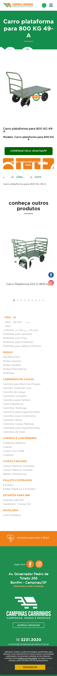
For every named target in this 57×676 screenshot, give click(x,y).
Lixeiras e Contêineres (20, 438)
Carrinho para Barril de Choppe (21, 384)
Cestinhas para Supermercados (21, 428)
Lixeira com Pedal (13, 451)
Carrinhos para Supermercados (21, 412)
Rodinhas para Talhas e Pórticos (22, 346)
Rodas (7, 352)
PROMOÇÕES (11, 357)
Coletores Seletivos (14, 443)
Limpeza (8, 455)
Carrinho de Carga (14, 392)
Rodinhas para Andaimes (18, 342)
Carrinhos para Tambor (16, 400)
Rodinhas (8, 373)
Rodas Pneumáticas (15, 369)
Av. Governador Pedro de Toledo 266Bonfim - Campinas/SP (28, 578)
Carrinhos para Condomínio (19, 416)
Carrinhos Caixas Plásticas (18, 424)
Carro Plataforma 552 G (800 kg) (28, 284)
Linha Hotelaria (12, 515)
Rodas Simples (12, 365)
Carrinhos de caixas (18, 379)
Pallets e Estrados (17, 480)
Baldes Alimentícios (14, 474)
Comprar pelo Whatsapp (28, 151)
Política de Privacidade (27, 658)
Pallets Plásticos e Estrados (19, 489)
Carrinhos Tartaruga (14, 408)
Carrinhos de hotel (14, 432)
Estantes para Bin (16, 495)
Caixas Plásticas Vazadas (18, 470)
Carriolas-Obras (12, 420)
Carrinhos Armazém (15, 396)
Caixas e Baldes (15, 461)
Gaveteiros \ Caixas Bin (17, 504)
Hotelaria (10, 510)
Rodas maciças (12, 361)
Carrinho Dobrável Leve (17, 388)
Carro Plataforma (13, 404)
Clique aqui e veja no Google (29, 586)
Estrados (8, 485)
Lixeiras (7, 447)
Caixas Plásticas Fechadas (18, 466)
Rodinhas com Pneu (15, 338)
